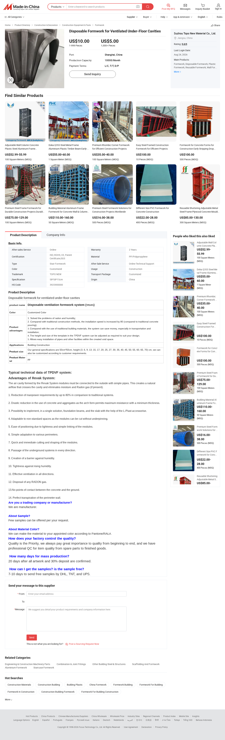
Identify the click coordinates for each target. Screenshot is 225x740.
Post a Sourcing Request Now (82, 643)
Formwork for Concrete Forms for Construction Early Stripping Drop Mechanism (207, 349)
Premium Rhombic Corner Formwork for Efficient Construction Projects (207, 298)
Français (69, 720)
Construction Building (49, 684)
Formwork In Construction (21, 691)
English (35, 720)
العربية (130, 720)
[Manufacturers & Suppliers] (21, 6)
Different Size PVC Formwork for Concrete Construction (207, 453)
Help (163, 16)
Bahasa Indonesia (204, 720)
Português (57, 720)
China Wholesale (99, 716)
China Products (48, 716)
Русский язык (83, 720)
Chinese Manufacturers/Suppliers (73, 716)
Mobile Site (184, 716)
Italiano (96, 720)
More (176, 71)
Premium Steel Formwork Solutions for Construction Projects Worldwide (207, 428)
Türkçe (177, 720)
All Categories (15, 16)
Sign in (218, 8)
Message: (19, 609)
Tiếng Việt (187, 720)
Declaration (146, 727)
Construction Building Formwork (57, 691)
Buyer (146, 16)
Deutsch (106, 720)
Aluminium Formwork (16, 667)
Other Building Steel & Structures (109, 664)
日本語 (149, 720)
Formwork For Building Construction (99, 691)
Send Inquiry (92, 74)
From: (21, 593)
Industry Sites (134, 716)
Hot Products (32, 716)
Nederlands (119, 720)
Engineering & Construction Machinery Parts (27, 664)
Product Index (169, 716)
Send (31, 637)
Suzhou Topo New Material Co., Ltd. (195, 33)
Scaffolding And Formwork (145, 664)
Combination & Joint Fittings (71, 664)
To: (23, 601)
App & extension (181, 16)
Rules (219, 16)
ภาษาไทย (166, 720)
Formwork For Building (151, 684)
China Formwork (97, 684)
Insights (195, 716)
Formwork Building (123, 684)
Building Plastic (75, 684)
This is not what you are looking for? (45, 643)
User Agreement (131, 727)
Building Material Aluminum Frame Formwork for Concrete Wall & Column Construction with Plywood (207, 401)
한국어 (139, 720)
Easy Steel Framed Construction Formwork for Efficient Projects (207, 325)
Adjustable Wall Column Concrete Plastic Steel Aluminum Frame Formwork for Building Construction (207, 244)
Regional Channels (151, 716)
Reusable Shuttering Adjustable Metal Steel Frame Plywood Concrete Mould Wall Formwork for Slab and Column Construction (207, 477)
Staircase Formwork (43, 667)
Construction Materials (19, 684)
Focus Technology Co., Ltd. (91, 727)
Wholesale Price (117, 716)
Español (46, 720)
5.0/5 (184, 44)
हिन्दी (157, 720)
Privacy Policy (161, 727)
